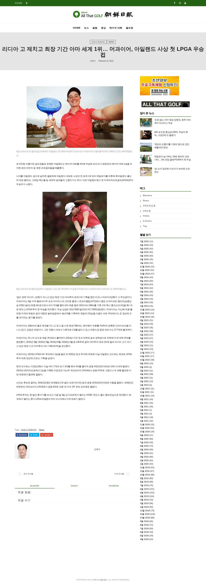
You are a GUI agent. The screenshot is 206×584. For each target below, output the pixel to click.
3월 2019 (144, 500)
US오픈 (147, 211)
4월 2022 (144, 374)
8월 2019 (144, 482)
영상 (103, 28)
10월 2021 (145, 395)
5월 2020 (144, 449)
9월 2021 (144, 399)
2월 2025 (144, 259)
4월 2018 (144, 539)
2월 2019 (144, 503)
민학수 (93, 61)
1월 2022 (144, 385)
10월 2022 (145, 360)
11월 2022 (145, 356)
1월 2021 (144, 421)
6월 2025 (144, 245)
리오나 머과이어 (98, 42)
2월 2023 (144, 345)
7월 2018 (144, 528)
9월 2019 (144, 478)
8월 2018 (144, 525)
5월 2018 (144, 535)
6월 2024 (144, 288)
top (145, 226)
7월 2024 (144, 284)
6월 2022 (144, 367)
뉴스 (86, 28)
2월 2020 (144, 460)
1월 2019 (144, 507)
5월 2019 (144, 492)
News (111, 42)
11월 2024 (145, 270)
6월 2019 (144, 489)
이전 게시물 (119, 474)
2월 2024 (144, 302)
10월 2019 (145, 474)
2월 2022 (144, 381)
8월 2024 (144, 281)
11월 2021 (145, 392)
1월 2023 (144, 349)
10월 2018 (145, 517)
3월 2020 (144, 457)
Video (146, 216)
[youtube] (185, 3)
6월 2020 (144, 446)
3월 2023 (144, 342)
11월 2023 (145, 313)
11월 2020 (145, 428)
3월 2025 (144, 256)
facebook (23, 435)
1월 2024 (144, 306)
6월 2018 (144, 532)
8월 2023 (144, 324)
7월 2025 (144, 241)
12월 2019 (145, 467)
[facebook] (174, 3)
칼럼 (95, 28)
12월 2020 (145, 424)
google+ (48, 435)
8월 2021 (144, 403)
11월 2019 (145, 471)
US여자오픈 (149, 205)
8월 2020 (144, 439)
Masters (147, 195)
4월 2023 (144, 338)
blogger (34, 486)
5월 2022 (144, 370)
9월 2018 (144, 521)
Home (77, 28)
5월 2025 (144, 248)
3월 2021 (144, 413)
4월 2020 (144, 453)
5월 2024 (144, 291)
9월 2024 (144, 277)
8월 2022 (144, 363)
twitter (35, 435)
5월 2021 (144, 410)
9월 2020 (144, 435)
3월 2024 (144, 299)
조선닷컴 (18, 3)
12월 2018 (145, 510)
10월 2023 (145, 317)
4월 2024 (144, 295)
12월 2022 (145, 352)
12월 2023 (145, 309)
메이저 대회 (115, 28)
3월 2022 (144, 378)
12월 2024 (145, 266)
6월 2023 (144, 331)
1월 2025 (144, 263)
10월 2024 (145, 273)
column (147, 221)
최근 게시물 (28, 474)
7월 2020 (144, 442)
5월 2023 (144, 335)
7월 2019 (144, 485)
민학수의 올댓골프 (99, 580)
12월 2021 (145, 388)
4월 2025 (144, 252)
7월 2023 (144, 327)
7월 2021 (144, 406)
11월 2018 (145, 514)
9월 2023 (144, 320)
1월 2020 (144, 464)
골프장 (129, 28)
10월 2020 (145, 431)
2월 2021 (144, 417)
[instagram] (180, 3)
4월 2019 (144, 496)
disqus (74, 486)
